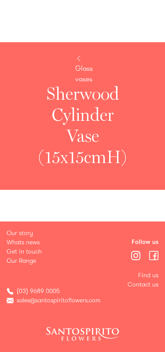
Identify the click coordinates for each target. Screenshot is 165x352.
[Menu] (136, 254)
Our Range (21, 261)
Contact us (143, 284)
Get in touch (24, 251)
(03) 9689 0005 (38, 291)
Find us (148, 275)
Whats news (23, 242)
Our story (20, 233)
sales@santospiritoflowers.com (58, 300)
